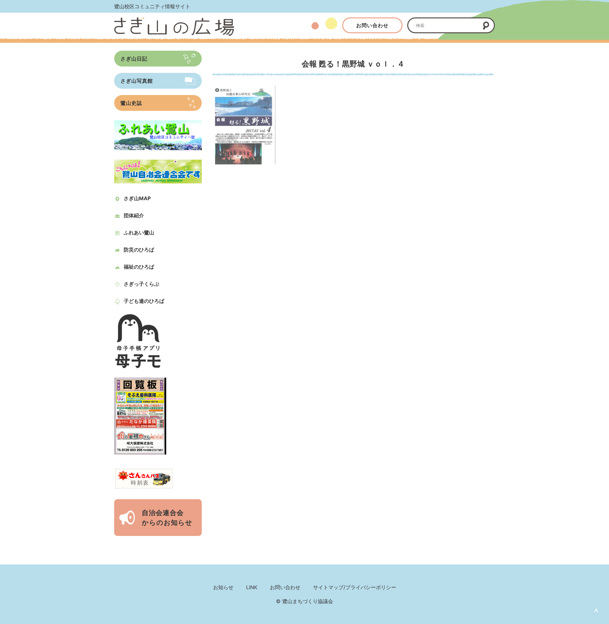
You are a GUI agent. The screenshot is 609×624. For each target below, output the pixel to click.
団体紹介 (134, 215)
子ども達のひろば (144, 301)
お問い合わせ (372, 25)
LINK (251, 587)
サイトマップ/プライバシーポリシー (354, 587)
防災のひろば (139, 249)
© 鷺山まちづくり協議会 (304, 601)
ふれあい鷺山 (139, 232)
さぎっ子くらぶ (141, 284)
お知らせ (223, 587)
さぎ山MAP (137, 198)
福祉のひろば (139, 267)
